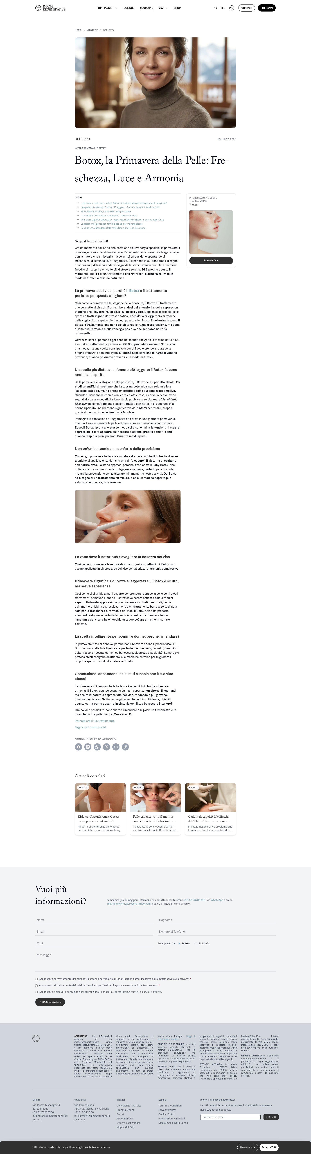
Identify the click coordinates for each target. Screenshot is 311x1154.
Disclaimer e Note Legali (173, 1122)
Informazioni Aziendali (171, 1118)
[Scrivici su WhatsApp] (231, 8)
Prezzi (120, 1114)
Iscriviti (271, 1117)
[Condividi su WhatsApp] (97, 746)
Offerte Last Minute (128, 1122)
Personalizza (247, 1147)
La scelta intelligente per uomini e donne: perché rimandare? (112, 224)
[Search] (215, 8)
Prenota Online (125, 1110)
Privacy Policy (167, 1110)
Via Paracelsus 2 (84, 1105)
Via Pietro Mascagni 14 (46, 1105)
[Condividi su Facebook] (78, 746)
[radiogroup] (194, 943)
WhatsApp (217, 900)
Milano (186, 943)
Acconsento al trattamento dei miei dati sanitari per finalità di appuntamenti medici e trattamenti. (99, 985)
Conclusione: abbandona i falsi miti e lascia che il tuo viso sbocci (113, 228)
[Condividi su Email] (116, 746)
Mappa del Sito (125, 1127)
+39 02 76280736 (194, 900)
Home (78, 30)
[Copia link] (125, 746)
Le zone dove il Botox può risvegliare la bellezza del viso (109, 215)
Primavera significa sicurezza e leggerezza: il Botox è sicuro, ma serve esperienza (122, 219)
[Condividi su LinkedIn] (87, 746)
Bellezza (109, 30)
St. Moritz (204, 943)
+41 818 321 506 (84, 1112)
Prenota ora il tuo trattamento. (95, 721)
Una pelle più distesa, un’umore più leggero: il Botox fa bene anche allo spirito (120, 207)
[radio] (179, 943)
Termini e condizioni (170, 1105)
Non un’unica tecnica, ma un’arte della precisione (106, 211)
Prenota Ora (267, 8)
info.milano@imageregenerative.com (129, 903)
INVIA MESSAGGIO (50, 1002)
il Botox (132, 290)
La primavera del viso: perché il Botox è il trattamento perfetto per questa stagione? (124, 203)
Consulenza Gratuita (128, 1105)
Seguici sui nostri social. (91, 727)
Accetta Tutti (269, 1147)
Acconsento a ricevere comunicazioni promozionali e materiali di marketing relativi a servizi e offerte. (100, 991)
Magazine (92, 30)
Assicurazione (124, 1118)
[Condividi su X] (106, 746)
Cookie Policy (166, 1114)
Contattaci (246, 8)
